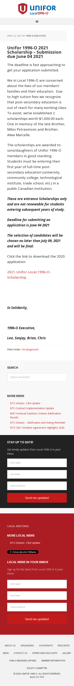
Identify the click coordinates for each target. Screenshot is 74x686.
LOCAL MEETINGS (18, 526)
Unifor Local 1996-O (37, 9)
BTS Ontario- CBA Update (25, 403)
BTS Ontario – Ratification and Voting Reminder (37, 422)
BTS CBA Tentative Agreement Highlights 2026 (37, 427)
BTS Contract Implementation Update (32, 408)
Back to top (37, 677)
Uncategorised (30, 349)
